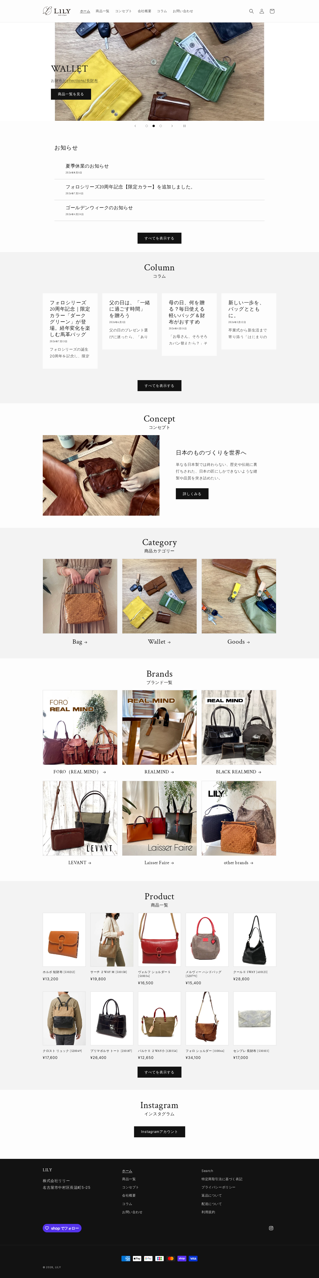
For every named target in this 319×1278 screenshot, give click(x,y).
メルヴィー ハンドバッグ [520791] (203, 974)
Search (207, 1171)
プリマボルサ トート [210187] (111, 1051)
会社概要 (129, 1195)
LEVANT (77, 863)
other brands (236, 863)
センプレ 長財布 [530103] (251, 1051)
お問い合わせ (132, 1212)
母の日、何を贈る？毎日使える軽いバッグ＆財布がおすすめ (187, 312)
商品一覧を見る (71, 94)
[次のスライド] (172, 126)
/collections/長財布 (80, 80)
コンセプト (130, 1187)
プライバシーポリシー (219, 1187)
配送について (212, 1204)
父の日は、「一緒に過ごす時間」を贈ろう (129, 309)
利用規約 (208, 1212)
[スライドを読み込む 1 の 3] (146, 125)
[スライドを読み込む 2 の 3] (153, 125)
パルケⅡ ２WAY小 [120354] (157, 1051)
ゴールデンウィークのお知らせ (99, 208)
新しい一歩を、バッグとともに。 (246, 309)
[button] (251, 11)
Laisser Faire (157, 863)
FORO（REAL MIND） (77, 772)
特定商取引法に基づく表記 (222, 1179)
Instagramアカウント (159, 1131)
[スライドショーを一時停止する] (184, 126)
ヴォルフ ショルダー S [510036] (154, 974)
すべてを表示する (159, 238)
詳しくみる (192, 494)
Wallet (157, 642)
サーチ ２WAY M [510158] (108, 972)
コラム (127, 1204)
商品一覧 (129, 1179)
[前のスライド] (135, 126)
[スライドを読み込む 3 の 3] (160, 125)
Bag (77, 642)
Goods (236, 642)
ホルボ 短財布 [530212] (59, 972)
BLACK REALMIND (236, 772)
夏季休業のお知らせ (87, 166)
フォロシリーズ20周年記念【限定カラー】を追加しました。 (130, 187)
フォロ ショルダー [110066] (205, 1051)
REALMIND (157, 772)
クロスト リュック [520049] (62, 1051)
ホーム (127, 1171)
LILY (58, 1267)
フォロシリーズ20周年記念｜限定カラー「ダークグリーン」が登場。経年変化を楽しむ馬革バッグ (70, 319)
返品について (212, 1195)
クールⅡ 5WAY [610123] (250, 972)
